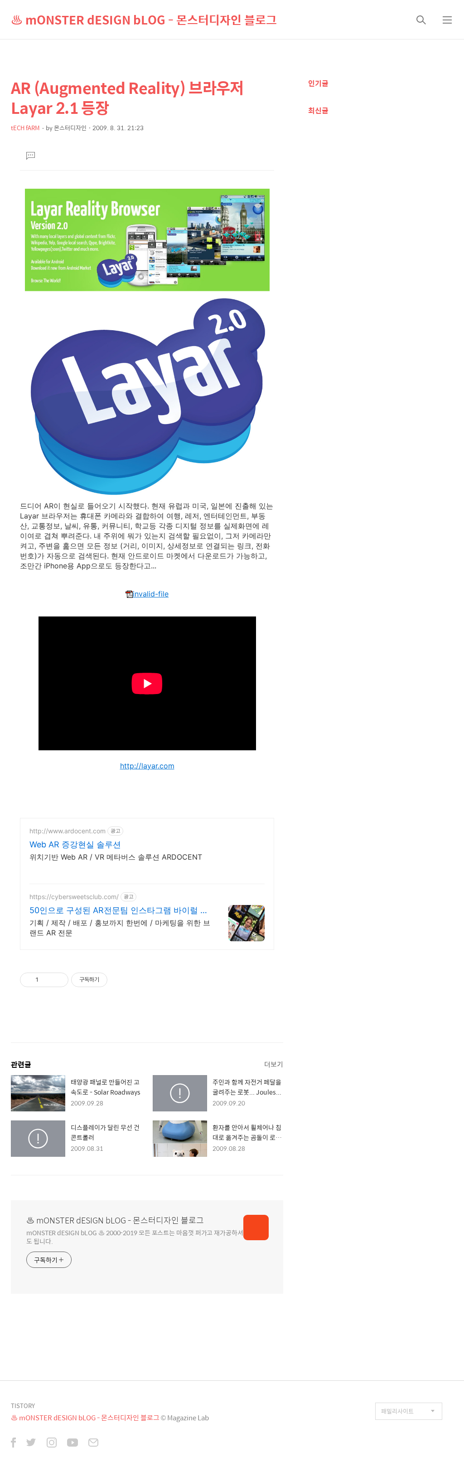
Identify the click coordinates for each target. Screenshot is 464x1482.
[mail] (93, 1443)
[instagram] (52, 1443)
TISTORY (23, 1405)
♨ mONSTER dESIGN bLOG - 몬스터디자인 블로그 (144, 19)
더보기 (273, 1064)
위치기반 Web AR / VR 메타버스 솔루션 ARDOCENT (115, 856)
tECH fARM (25, 127)
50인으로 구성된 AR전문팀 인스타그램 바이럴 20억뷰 (119, 910)
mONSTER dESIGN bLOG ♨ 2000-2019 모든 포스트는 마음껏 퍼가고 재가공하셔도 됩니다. (134, 1237)
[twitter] (31, 1443)
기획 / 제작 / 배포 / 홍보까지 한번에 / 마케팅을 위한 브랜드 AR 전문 (119, 927)
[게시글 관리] (58, 980)
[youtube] (72, 1443)
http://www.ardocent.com (67, 831)
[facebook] (13, 1443)
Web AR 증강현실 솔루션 (75, 844)
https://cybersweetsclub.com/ (74, 896)
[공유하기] (47, 980)
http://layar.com (147, 765)
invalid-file (151, 593)
